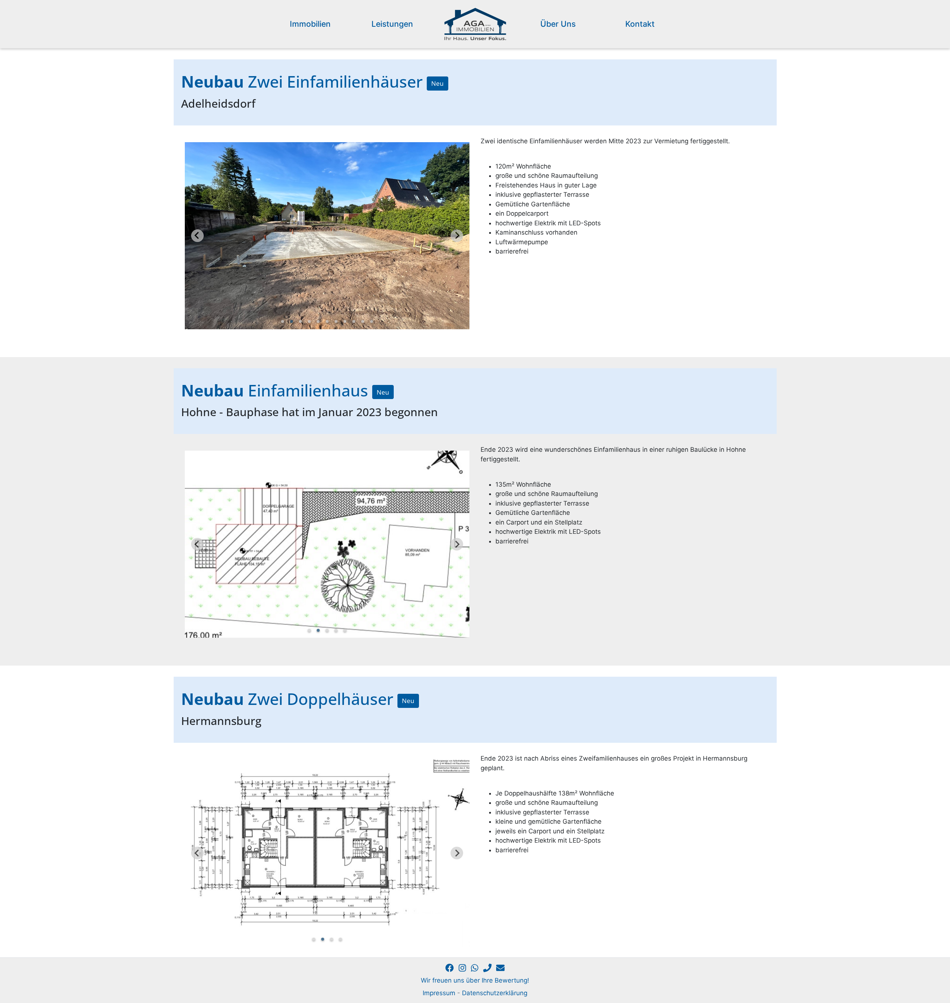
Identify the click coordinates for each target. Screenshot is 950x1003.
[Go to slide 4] (309, 321)
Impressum (439, 993)
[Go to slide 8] (344, 321)
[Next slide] (457, 235)
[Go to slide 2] (291, 321)
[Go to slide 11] (371, 321)
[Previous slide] (197, 235)
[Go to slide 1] (282, 321)
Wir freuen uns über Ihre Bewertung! (475, 980)
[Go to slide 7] (335, 321)
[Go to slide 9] (353, 321)
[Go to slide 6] (326, 321)
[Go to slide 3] (300, 321)
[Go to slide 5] (318, 321)
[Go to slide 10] (362, 321)
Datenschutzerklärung (494, 993)
